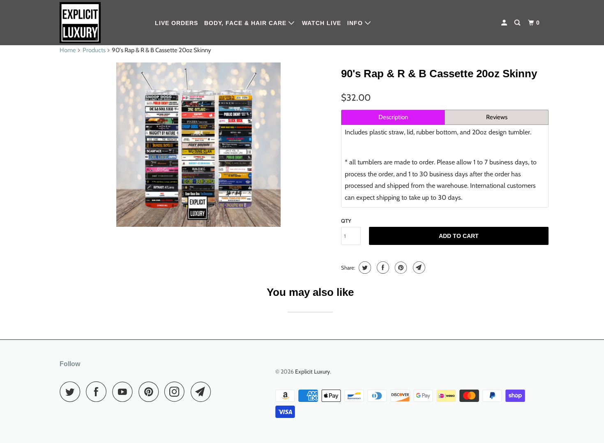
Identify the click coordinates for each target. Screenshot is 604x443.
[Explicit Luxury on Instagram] (176, 391)
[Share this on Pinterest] (400, 267)
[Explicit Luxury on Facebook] (98, 391)
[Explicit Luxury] (102, 22)
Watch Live (321, 23)
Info (356, 23)
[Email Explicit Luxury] (203, 391)
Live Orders (176, 23)
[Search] (518, 23)
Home (68, 50)
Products (94, 50)
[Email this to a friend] (418, 267)
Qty (346, 220)
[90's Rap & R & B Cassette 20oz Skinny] (198, 144)
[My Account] (505, 23)
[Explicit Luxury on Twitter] (72, 391)
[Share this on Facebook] (382, 267)
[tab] (393, 117)
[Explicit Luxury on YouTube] (124, 391)
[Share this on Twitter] (364, 267)
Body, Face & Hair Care (246, 23)
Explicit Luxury (312, 371)
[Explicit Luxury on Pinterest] (150, 391)
